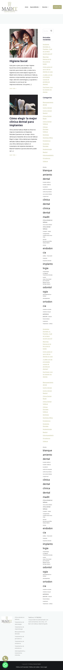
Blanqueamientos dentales (20, 633)
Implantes (45, 258)
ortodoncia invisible (47, 309)
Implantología (47, 149)
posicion (45, 316)
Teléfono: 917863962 (34, 617)
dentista (44, 239)
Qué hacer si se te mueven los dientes (47, 89)
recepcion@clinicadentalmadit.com (38, 619)
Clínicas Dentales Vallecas (45, 129)
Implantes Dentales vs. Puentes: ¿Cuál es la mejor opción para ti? (47, 49)
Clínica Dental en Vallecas (47, 221)
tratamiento (45, 321)
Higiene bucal (18, 61)
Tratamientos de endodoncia (19, 647)
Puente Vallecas (46, 318)
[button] (39, 7)
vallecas (50, 323)
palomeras (46, 314)
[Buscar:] (48, 31)
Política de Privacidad (22, 667)
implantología (46, 271)
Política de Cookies (34, 667)
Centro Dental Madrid (47, 112)
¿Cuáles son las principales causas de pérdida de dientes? (47, 79)
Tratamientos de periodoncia (19, 637)
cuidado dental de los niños (47, 236)
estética (44, 255)
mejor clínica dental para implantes (47, 280)
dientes (44, 245)
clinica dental (46, 201)
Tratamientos (45, 323)
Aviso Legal (44, 667)
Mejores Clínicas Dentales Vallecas (46, 283)
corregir (49, 231)
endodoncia (48, 250)
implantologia (48, 266)
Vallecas (45, 161)
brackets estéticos (46, 182)
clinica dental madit (46, 213)
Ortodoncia (46, 158)
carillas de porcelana (47, 191)
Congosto (45, 231)
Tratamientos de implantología (19, 628)
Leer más (12, 88)
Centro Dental (47, 108)
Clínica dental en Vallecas (19, 618)
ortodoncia (47, 304)
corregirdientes (46, 233)
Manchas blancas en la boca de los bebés (47, 60)
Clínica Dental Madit (47, 117)
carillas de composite (47, 189)
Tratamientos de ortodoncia (19, 642)
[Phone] (5, 659)
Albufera (45, 167)
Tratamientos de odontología (19, 623)
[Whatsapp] (5, 665)
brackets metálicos (47, 184)
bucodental (45, 187)
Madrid (45, 152)
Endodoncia (46, 141)
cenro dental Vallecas (47, 194)
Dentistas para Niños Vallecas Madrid (47, 242)
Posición (50, 316)
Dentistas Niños (48, 138)
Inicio (26, 7)
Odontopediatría (48, 155)
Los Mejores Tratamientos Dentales (47, 274)
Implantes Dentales (46, 145)
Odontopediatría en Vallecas (47, 295)
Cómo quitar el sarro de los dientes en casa (48, 69)
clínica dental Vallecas (46, 228)
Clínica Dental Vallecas (47, 123)
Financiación (49, 255)
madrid (44, 277)
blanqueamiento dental (47, 174)
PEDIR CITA (57, 7)
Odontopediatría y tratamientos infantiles (20, 653)
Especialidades (34, 7)
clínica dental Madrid (47, 224)
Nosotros (44, 7)
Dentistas (46, 135)
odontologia (47, 289)
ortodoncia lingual (47, 311)
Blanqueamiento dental (48, 103)
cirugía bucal (45, 196)
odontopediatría (46, 298)
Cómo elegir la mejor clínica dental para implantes (23, 122)
